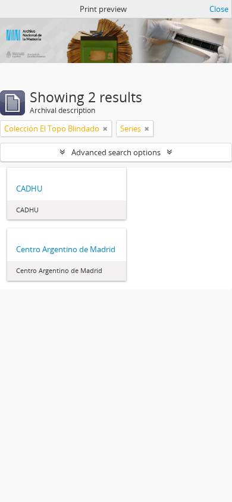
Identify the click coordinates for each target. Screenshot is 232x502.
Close (218, 9)
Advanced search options (116, 152)
